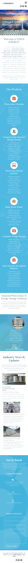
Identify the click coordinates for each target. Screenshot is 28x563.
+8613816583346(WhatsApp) (14, 502)
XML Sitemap (17, 554)
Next (25, 329)
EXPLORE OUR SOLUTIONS (10, 33)
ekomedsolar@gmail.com (14, 494)
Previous (3, 329)
